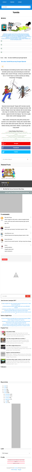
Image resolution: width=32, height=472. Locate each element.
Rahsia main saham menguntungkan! (16, 136)
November (7, 395)
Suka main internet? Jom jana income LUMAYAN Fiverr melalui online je (16, 36)
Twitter (16, 152)
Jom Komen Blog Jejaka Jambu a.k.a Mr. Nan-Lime (18, 359)
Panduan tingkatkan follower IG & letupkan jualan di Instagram (16, 34)
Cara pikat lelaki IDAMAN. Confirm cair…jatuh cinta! (16, 132)
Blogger (19, 469)
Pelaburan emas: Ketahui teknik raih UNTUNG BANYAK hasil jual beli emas (16, 138)
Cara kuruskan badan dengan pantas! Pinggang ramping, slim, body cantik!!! (16, 134)
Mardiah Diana (8, 217)
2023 (5, 386)
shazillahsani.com (9, 233)
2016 (5, 391)
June (6, 402)
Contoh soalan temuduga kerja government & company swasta (16, 325)
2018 (5, 387)
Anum (6, 245)
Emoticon (5, 259)
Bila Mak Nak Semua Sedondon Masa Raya (13, 189)
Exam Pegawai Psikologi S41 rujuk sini (16, 319)
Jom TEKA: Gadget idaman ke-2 (13, 345)
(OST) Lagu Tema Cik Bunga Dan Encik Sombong (17, 192)
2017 (5, 389)
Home (2, 57)
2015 (5, 392)
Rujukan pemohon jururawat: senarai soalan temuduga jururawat (16, 321)
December (7, 394)
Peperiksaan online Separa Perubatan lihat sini (16, 322)
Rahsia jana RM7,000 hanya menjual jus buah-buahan (16, 310)
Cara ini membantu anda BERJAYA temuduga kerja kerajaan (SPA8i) (16, 318)
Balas (2, 220)
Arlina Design (14, 469)
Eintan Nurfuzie (8, 239)
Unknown (4, 182)
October (7, 397)
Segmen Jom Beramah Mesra (13, 352)
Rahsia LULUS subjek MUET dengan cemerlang (16, 37)
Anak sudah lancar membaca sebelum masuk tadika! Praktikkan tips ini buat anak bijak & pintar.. (16, 39)
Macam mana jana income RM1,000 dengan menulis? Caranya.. (16, 139)
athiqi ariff (7, 227)
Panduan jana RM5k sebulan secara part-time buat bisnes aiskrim (16, 309)
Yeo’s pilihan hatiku (10, 331)
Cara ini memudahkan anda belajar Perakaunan (16, 135)
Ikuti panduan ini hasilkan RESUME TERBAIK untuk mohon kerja (16, 324)
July (6, 401)
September (7, 399)
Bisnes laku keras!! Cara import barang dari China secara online (16, 35)
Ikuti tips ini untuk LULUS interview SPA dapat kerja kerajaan (16, 33)
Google (16, 143)
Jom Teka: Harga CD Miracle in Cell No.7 (15, 338)
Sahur (5, 57)
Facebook (16, 147)
